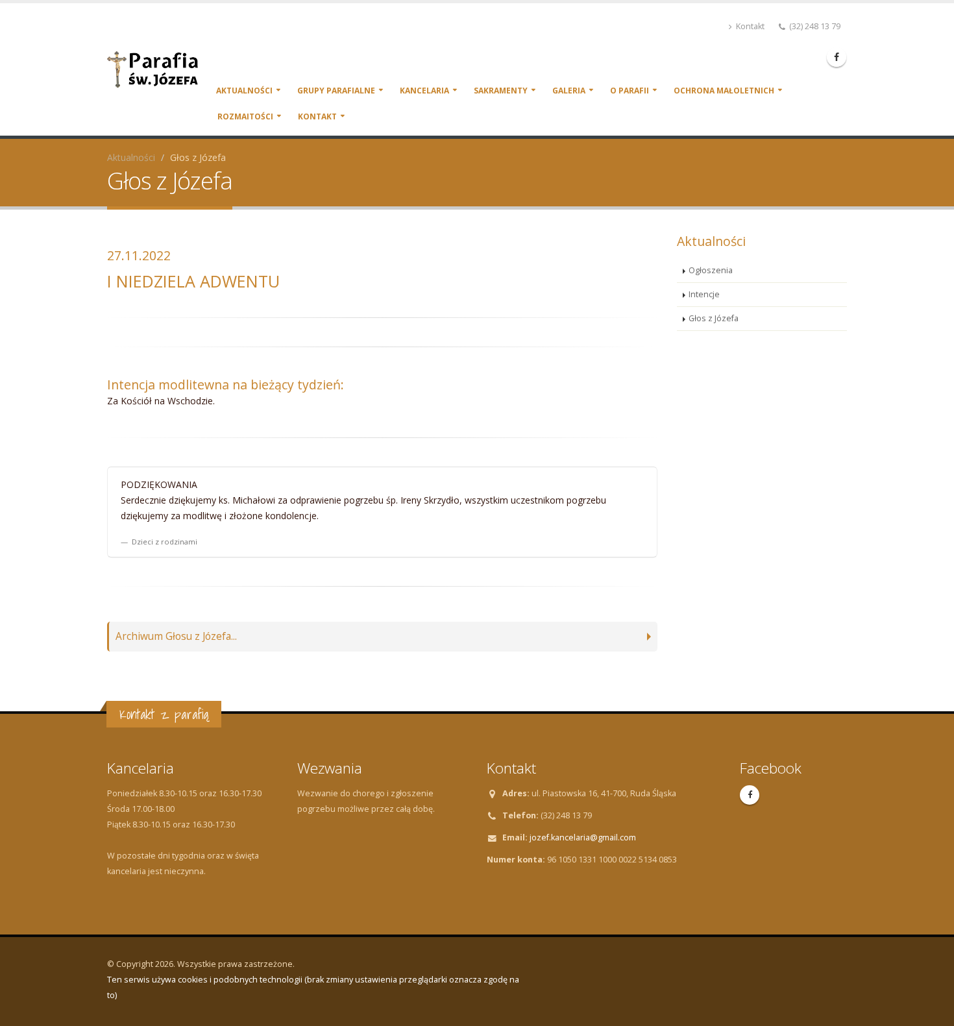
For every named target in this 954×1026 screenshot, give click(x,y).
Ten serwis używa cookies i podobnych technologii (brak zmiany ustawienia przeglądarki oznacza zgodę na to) (313, 987)
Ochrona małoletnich (724, 90)
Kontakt (749, 26)
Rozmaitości (245, 116)
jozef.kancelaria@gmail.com (583, 837)
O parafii (629, 90)
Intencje (704, 294)
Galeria (568, 90)
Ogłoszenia (711, 270)
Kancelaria (424, 90)
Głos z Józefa (714, 318)
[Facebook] (836, 57)
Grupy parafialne (336, 90)
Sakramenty (501, 90)
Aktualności (244, 90)
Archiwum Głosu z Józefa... (176, 636)
